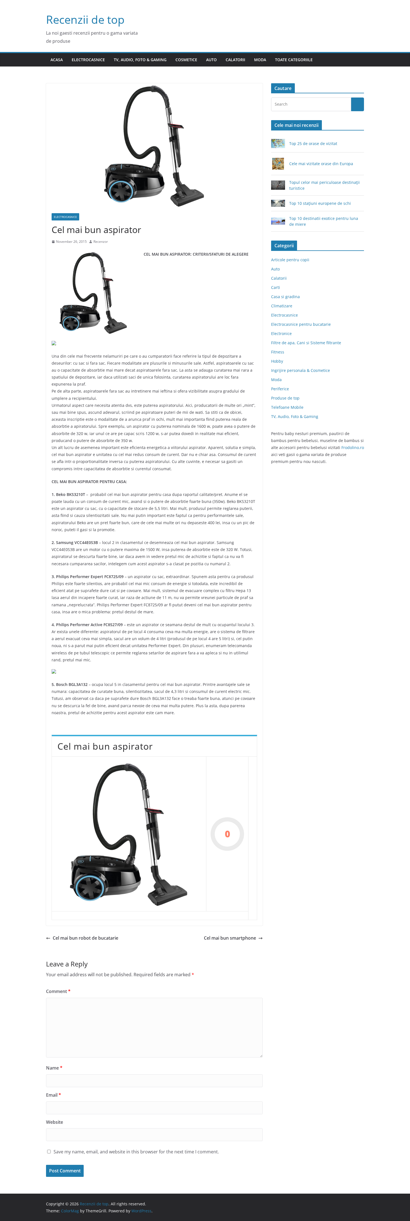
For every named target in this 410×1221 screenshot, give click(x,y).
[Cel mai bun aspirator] (129, 834)
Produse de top (285, 398)
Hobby (277, 361)
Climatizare (281, 305)
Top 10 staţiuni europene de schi (320, 203)
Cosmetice (186, 59)
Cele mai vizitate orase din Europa (321, 163)
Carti (275, 287)
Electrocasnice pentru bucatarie (301, 324)
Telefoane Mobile (287, 407)
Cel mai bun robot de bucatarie (85, 938)
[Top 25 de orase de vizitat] (278, 143)
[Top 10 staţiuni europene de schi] (278, 203)
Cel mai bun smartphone (230, 938)
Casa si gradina (285, 296)
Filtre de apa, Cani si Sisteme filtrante (306, 342)
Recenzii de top (85, 19)
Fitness (277, 352)
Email (53, 1095)
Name (54, 1068)
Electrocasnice (88, 59)
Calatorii (235, 59)
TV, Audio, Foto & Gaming (140, 59)
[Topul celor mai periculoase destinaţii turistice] (278, 185)
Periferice (280, 388)
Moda (260, 59)
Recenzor (100, 241)
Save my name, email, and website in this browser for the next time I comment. (136, 1152)
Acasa (56, 59)
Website (54, 1122)
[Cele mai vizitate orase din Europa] (278, 164)
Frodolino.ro (352, 447)
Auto (211, 59)
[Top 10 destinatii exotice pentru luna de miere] (278, 221)
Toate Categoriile (294, 59)
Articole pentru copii (290, 259)
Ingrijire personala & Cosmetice (300, 370)
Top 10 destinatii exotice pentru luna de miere (323, 221)
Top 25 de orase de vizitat (313, 143)
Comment (58, 991)
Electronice (281, 333)
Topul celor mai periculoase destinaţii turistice (324, 185)
